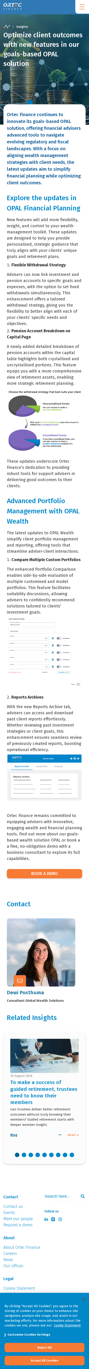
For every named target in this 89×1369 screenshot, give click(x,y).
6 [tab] (51, 1155)
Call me (36, 940)
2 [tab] (24, 1155)
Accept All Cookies (44, 1360)
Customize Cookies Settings (29, 1334)
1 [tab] (17, 1155)
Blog (13, 1135)
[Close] (84, 1299)
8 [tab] (65, 1155)
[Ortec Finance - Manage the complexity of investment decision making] (6, 27)
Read (72, 1135)
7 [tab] (58, 1155)
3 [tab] (31, 1155)
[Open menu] (82, 6)
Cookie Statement (67, 1325)
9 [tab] (72, 1155)
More (34, 962)
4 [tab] (37, 1155)
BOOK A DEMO (44, 873)
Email (34, 951)
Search (80, 1196)
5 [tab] (44, 1155)
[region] (44, 1331)
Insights (22, 26)
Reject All (44, 1347)
